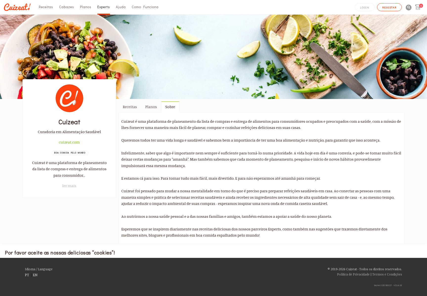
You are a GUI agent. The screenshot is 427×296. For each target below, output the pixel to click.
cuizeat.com (69, 142)
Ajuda (121, 6)
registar (389, 7)
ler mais (69, 185)
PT (27, 274)
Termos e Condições (387, 274)
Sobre (170, 106)
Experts (103, 6)
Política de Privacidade (353, 274)
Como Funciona (145, 6)
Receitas (46, 6)
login (364, 7)
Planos (85, 6)
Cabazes (66, 6)
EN (35, 274)
